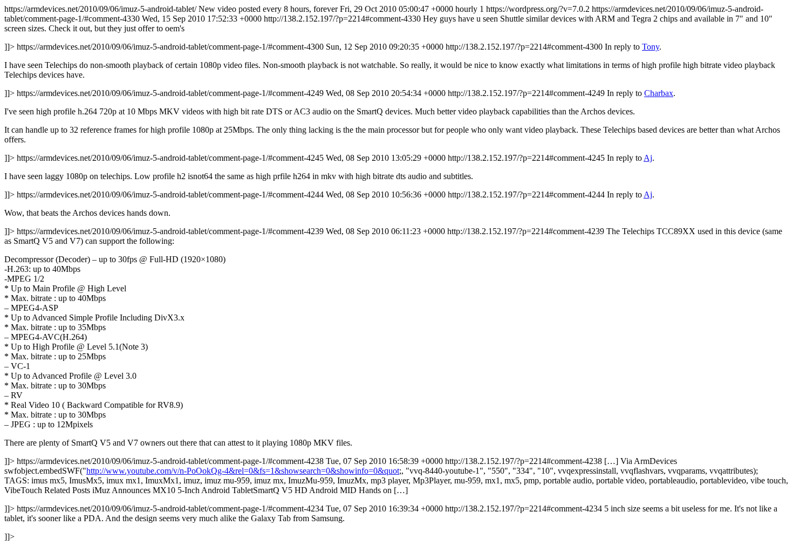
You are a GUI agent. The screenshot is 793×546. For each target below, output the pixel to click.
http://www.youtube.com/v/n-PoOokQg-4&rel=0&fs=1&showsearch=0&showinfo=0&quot (242, 470)
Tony (650, 46)
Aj (648, 157)
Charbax (658, 93)
